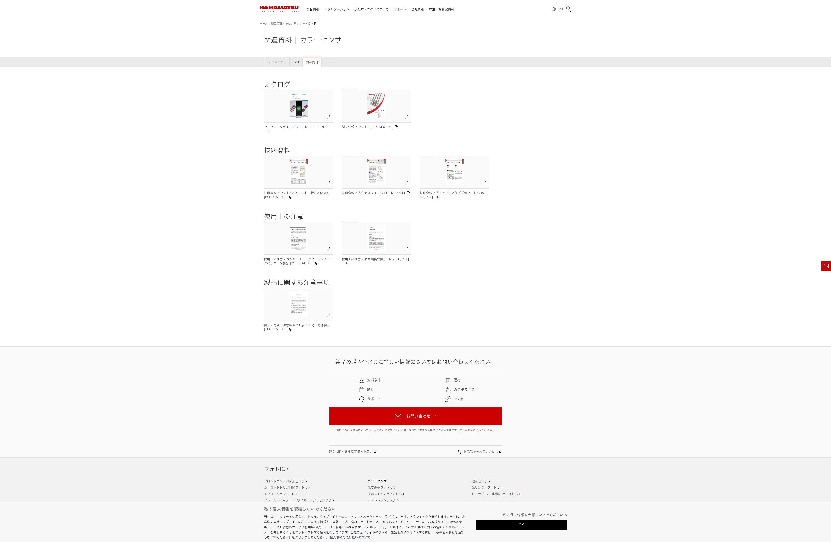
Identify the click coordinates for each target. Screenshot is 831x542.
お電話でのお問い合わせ (481, 451)
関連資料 (312, 62)
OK (521, 525)
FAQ (296, 62)
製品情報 (276, 23)
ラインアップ (276, 62)
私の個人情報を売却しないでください (533, 515)
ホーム (263, 23)
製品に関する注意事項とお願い (351, 451)
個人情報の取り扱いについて (350, 537)
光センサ (291, 23)
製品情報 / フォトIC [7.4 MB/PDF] (367, 127)
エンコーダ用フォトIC (279, 494)
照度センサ (479, 481)
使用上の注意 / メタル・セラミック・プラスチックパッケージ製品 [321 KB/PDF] (298, 261)
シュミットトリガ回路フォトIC (286, 487)
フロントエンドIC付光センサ (284, 481)
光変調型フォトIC (380, 487)
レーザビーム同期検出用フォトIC (495, 494)
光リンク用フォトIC (486, 487)
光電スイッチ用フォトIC (385, 494)
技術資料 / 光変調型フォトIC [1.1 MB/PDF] (373, 193)
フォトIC (305, 23)
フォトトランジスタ (382, 500)
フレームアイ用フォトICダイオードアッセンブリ (298, 500)
